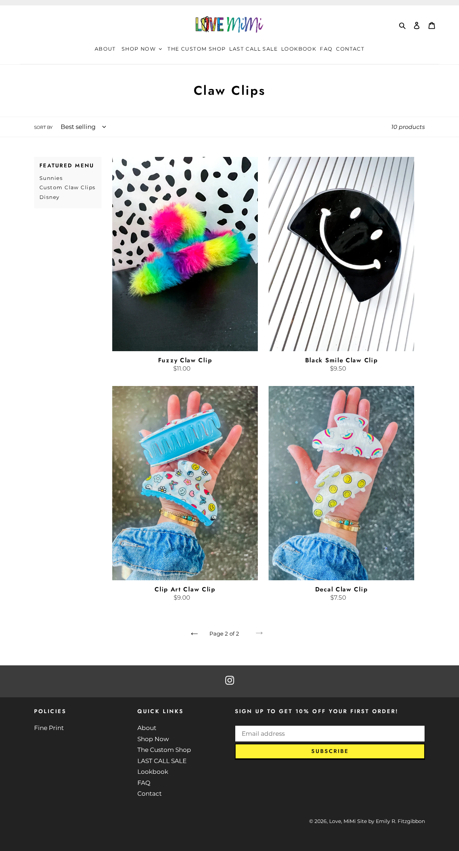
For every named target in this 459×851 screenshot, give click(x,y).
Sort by (43, 127)
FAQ (143, 782)
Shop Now (153, 739)
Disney (49, 197)
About (146, 727)
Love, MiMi (342, 821)
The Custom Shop (164, 749)
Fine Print (49, 727)
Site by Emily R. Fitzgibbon (391, 821)
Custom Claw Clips (67, 187)
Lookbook (152, 771)
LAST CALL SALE (161, 760)
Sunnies (51, 178)
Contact (149, 793)
